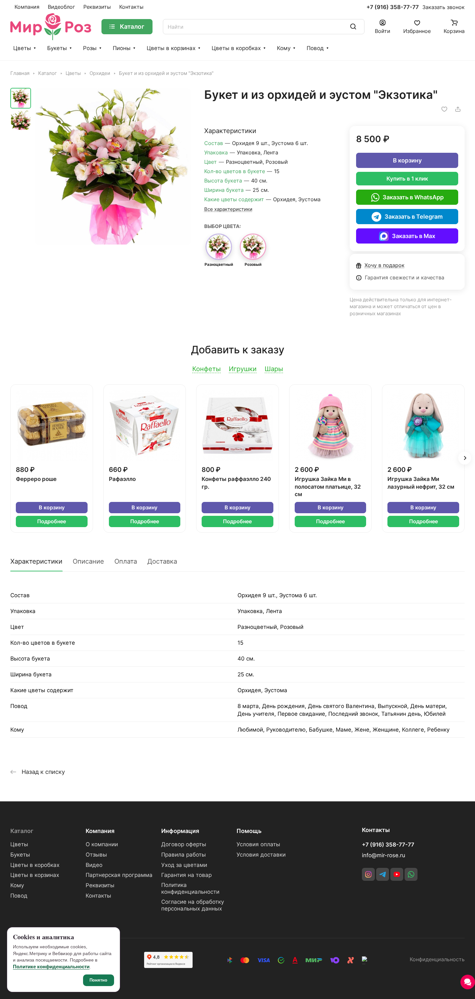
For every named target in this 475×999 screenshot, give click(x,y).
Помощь (249, 830)
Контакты (98, 895)
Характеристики (36, 561)
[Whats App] (411, 874)
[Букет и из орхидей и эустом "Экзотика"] (113, 166)
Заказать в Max (413, 236)
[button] (464, 458)
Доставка (162, 561)
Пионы (122, 48)
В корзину (407, 160)
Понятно (98, 980)
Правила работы (183, 854)
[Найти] (353, 26)
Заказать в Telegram (414, 216)
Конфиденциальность (437, 959)
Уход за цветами (184, 865)
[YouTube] (396, 874)
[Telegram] (382, 874)
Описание (88, 561)
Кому (283, 48)
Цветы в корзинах (171, 48)
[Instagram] (368, 874)
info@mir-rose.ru (383, 855)
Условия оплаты (258, 844)
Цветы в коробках (236, 48)
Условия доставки (261, 854)
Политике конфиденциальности (51, 966)
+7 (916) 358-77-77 (392, 7)
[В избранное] (444, 109)
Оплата (125, 561)
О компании (102, 844)
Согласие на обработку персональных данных (192, 905)
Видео (94, 865)
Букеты (57, 48)
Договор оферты (183, 844)
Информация (180, 830)
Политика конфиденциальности (190, 888)
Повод (315, 48)
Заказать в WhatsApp (413, 197)
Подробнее (51, 521)
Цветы (22, 48)
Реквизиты (100, 885)
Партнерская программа (119, 875)
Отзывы (96, 854)
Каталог (21, 830)
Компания (100, 830)
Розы (90, 48)
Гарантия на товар (186, 875)
